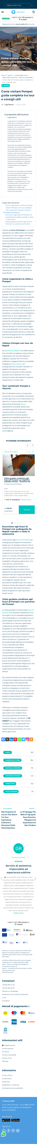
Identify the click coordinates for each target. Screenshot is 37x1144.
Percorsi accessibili (26, 77)
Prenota (27, 510)
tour (24, 404)
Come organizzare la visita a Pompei (19, 205)
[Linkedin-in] (18, 1130)
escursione (17, 364)
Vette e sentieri (11, 791)
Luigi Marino (7, 105)
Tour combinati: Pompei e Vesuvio (18, 210)
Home (3, 75)
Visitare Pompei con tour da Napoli (19, 208)
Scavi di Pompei (23, 540)
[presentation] (27, 445)
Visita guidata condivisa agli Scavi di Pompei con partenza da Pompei (19, 223)
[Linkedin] (11, 739)
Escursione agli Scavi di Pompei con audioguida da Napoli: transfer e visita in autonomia (19, 217)
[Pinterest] (15, 739)
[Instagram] (27, 739)
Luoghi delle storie (21, 75)
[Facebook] (3, 739)
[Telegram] (23, 739)
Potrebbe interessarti (11, 212)
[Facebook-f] (8, 1130)
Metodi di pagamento (16, 1006)
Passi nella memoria (9, 77)
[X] (7, 739)
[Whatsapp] (19, 739)
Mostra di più (18, 913)
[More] (31, 739)
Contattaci (8, 980)
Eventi (10, 75)
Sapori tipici (10, 784)
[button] (12, 522)
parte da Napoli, (13, 351)
